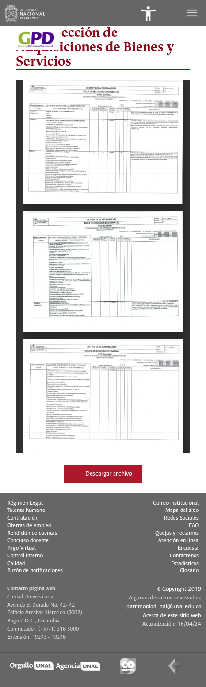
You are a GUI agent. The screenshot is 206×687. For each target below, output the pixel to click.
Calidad (16, 563)
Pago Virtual (21, 548)
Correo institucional (176, 503)
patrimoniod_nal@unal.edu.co (163, 606)
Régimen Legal (25, 503)
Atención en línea (178, 540)
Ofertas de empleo (29, 526)
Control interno (25, 556)
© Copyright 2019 (179, 589)
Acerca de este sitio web (172, 615)
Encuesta (188, 548)
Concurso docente (28, 540)
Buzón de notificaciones (35, 571)
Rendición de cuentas (32, 533)
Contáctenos (184, 556)
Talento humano (26, 510)
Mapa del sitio (182, 510)
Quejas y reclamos (177, 533)
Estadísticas (185, 563)
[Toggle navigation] (193, 13)
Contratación (22, 518)
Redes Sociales (181, 518)
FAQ (194, 526)
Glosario (189, 571)
